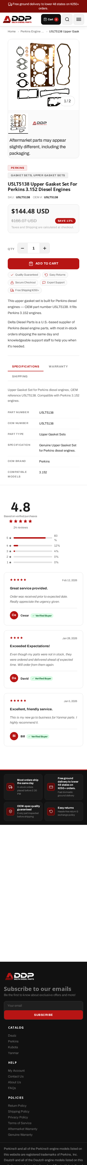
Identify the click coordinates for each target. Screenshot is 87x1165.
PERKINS (17, 167)
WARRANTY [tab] (58, 366)
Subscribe (43, 1015)
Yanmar (13, 1053)
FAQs (12, 1088)
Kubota (13, 1047)
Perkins (13, 1041)
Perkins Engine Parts (32, 31)
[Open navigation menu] (78, 19)
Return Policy (17, 1105)
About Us (14, 1082)
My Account (16, 1070)
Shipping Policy (18, 1111)
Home (12, 31)
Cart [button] (52, 19)
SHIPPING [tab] (20, 376)
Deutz (12, 1035)
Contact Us (16, 1076)
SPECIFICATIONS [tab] (25, 366)
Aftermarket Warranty (22, 1129)
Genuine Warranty (20, 1134)
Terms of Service (19, 1123)
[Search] (67, 19)
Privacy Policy (18, 1117)
